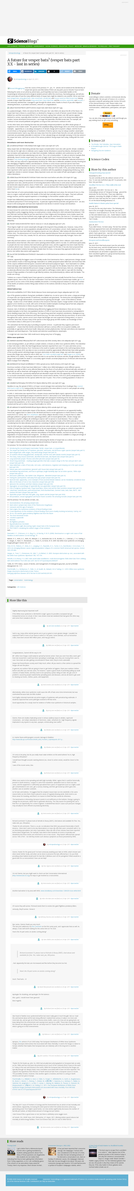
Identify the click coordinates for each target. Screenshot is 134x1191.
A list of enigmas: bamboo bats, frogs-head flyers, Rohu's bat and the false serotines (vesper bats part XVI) (46, 488)
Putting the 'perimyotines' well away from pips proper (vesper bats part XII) (35, 478)
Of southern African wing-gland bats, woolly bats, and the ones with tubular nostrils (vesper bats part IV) (45, 455)
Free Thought (114, 46)
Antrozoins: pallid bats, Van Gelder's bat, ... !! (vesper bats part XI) (38, 476)
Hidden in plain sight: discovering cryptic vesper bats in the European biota (34, 526)
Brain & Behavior (90, 46)
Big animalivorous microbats (19, 524)
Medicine (78, 46)
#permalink (75, 626)
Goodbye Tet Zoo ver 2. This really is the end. (105, 185)
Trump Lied (11, 1146)
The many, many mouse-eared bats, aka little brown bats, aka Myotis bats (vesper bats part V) (42, 457)
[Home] (27, 41)
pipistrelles (70, 100)
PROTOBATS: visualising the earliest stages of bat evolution (30, 528)
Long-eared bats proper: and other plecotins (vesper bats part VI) (34, 459)
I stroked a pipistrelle (17, 518)
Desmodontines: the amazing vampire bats (24, 503)
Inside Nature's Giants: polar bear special (103, 203)
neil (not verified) (54, 626)
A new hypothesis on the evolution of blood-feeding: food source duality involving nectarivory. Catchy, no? (45, 511)
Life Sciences (12, 46)
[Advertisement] (67, 18)
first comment (36, 926)
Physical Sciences (26, 46)
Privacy (40, 1179)
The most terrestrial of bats (19, 515)
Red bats (12, 520)
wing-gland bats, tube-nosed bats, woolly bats (35, 98)
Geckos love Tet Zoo (96, 222)
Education (63, 46)
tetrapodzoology (14, 53)
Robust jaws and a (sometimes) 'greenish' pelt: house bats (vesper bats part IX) (36, 469)
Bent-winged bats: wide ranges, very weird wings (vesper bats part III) (33, 452)
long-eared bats (37, 100)
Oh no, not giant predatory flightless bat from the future (31, 513)
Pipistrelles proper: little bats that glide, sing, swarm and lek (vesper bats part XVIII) (37, 494)
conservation (18, 580)
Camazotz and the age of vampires (21, 507)
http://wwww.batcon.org (21, 875)
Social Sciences (51, 46)
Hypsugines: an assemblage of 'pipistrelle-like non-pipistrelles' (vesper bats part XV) (37, 486)
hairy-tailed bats (48, 100)
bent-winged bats (13, 98)
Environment (39, 46)
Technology (103, 46)
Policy (71, 46)
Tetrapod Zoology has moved (99, 173)
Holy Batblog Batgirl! (21, 159)
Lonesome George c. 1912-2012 (59, 1146)
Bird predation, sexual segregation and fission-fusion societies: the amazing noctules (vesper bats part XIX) (46, 497)
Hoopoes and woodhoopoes (99, 240)
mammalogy (28, 580)
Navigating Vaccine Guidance (101, 151)
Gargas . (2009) (73, 354)
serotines (63, 100)
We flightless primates (17, 522)
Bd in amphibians (32, 415)
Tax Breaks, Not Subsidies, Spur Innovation (105, 144)
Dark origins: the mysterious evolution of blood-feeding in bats (31, 509)
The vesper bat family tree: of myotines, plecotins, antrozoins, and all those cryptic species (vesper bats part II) (47, 450)
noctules (80, 100)
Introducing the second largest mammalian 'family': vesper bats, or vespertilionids (37, 448)
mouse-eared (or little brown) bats (66, 98)
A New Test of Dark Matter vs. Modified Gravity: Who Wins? (106, 1146)
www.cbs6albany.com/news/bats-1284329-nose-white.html (61, 891)
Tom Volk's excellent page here (53, 354)
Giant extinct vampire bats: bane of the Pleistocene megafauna (31, 505)
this (20, 1042)
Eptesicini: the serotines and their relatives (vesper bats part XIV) (31, 484)
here (17, 189)
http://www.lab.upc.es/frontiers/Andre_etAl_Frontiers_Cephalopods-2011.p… (37, 739)
